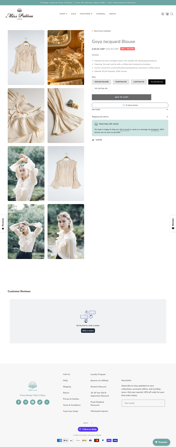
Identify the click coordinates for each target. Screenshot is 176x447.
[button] (73, 13)
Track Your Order (70, 411)
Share (99, 140)
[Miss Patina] (19, 13)
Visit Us (66, 374)
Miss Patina (83, 435)
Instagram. (155, 129)
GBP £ (85, 423)
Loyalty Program (98, 374)
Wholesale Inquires (99, 411)
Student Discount (98, 386)
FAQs (65, 380)
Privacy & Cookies (71, 399)
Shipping (67, 386)
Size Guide (96, 109)
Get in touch (124, 129)
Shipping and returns (100, 116)
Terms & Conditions (72, 405)
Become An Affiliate (99, 380)
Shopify (98, 435)
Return (66, 392)
